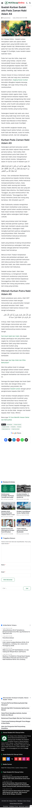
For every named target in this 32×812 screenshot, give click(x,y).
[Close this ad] (31, 806)
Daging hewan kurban (20, 80)
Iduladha (14, 426)
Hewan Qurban (18, 424)
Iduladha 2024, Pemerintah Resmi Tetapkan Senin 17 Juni (8, 513)
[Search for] (30, 3)
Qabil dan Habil (16, 429)
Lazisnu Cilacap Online (21, 767)
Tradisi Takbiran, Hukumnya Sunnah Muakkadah (22, 530)
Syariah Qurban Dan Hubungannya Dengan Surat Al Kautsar (7, 530)
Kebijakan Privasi (13, 806)
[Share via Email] (26, 440)
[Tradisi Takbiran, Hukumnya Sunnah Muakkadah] (24, 523)
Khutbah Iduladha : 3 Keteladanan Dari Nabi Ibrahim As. (23, 495)
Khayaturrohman (6, 17)
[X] (10, 440)
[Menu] (2, 3)
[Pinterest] (18, 440)
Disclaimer (5, 806)
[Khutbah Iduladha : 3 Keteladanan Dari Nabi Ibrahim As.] (24, 488)
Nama (3, 564)
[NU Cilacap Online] (14, 2)
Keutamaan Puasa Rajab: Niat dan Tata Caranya (16, 718)
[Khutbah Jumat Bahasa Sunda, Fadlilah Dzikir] (24, 506)
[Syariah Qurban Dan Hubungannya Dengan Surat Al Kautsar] (8, 523)
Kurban (19, 426)
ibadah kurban (15, 389)
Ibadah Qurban (6, 426)
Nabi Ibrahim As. (6, 429)
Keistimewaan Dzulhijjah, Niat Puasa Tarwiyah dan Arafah (7, 495)
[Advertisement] (16, 462)
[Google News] (16, 433)
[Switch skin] (27, 3)
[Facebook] (6, 440)
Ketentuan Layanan (24, 806)
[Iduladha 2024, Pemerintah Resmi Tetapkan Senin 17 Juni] (8, 506)
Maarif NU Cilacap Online (8, 767)
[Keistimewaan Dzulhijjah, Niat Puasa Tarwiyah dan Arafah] (8, 488)
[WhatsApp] (22, 440)
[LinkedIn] (14, 440)
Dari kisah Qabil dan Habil (10, 336)
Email (3, 572)
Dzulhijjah (10, 424)
